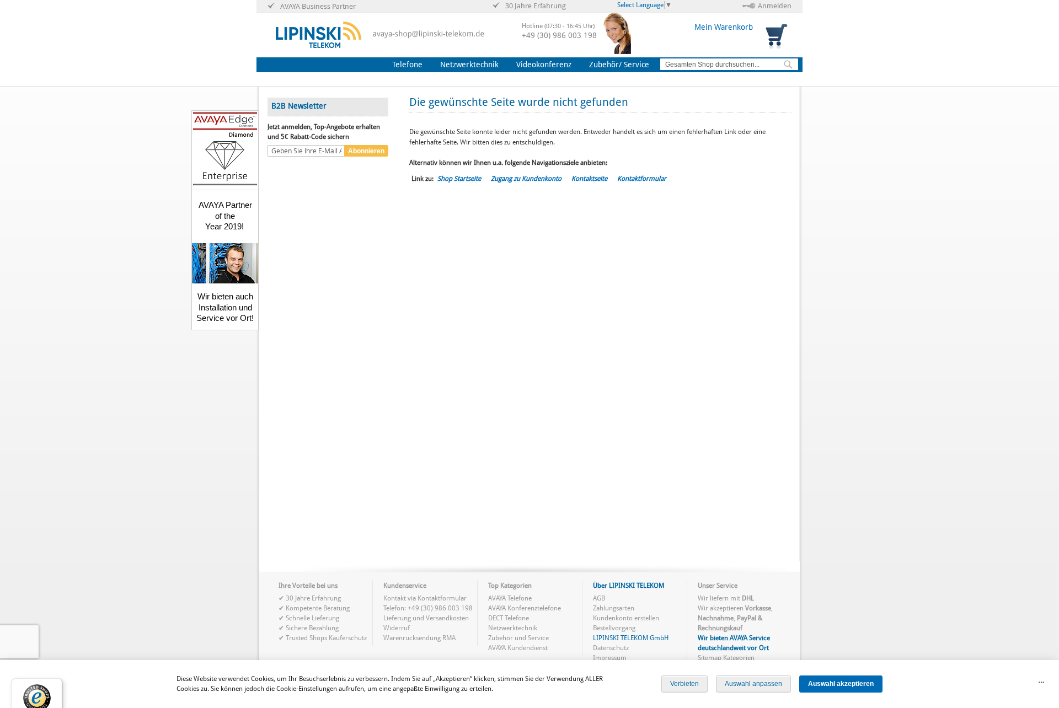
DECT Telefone (508, 618)
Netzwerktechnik (512, 628)
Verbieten (684, 684)
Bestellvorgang (614, 628)
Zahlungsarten (613, 608)
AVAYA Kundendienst (518, 648)
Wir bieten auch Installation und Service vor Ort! (225, 307)
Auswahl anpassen (753, 684)
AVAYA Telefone (510, 598)
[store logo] (318, 35)
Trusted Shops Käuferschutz (326, 638)
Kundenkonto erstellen (626, 618)
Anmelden (774, 6)
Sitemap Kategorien (726, 658)
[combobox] (729, 64)
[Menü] (1041, 684)
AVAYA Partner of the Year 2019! (225, 215)
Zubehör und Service (518, 638)
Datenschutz (611, 648)
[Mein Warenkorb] (777, 35)
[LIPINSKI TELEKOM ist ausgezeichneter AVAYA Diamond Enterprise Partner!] (225, 183)
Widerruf (396, 628)
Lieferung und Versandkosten (426, 618)
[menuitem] (410, 64)
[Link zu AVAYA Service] (225, 280)
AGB (599, 598)
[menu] (523, 64)
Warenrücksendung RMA (419, 638)
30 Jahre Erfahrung (313, 598)
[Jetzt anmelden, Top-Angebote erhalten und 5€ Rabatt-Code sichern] (306, 151)
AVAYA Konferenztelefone (524, 608)
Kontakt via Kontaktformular (425, 598)
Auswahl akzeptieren (841, 684)
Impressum (610, 658)
